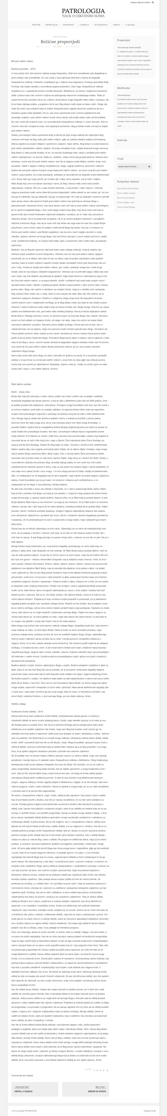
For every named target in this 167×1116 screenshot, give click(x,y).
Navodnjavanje (124, 95)
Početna (36, 25)
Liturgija (84, 25)
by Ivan (57, 46)
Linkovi (116, 25)
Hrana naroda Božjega (126, 207)
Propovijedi (60, 37)
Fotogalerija (101, 25)
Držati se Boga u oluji (125, 202)
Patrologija (52, 25)
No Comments (73, 46)
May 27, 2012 (42, 46)
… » (140, 73)
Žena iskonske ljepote (125, 197)
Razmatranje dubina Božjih (129, 47)
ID (155, 1111)
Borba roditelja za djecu (126, 193)
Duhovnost (68, 25)
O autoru (130, 25)
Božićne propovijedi (60, 41)
